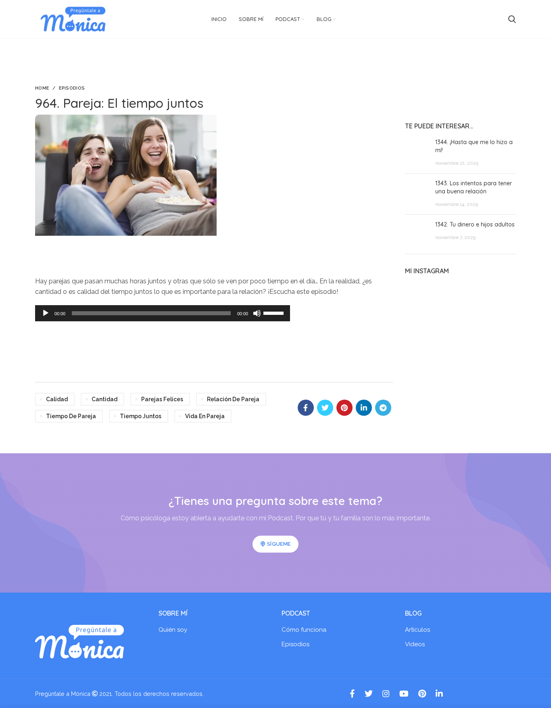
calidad (57, 399)
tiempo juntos (140, 416)
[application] (162, 313)
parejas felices (162, 399)
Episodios (72, 88)
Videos (415, 644)
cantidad (104, 399)
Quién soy (173, 629)
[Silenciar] (257, 313)
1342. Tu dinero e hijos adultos (475, 224)
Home (42, 88)
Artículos (417, 629)
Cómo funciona (304, 629)
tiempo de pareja (71, 416)
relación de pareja (233, 399)
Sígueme (278, 544)
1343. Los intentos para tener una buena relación (473, 187)
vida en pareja (205, 416)
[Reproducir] (46, 313)
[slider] (274, 312)
